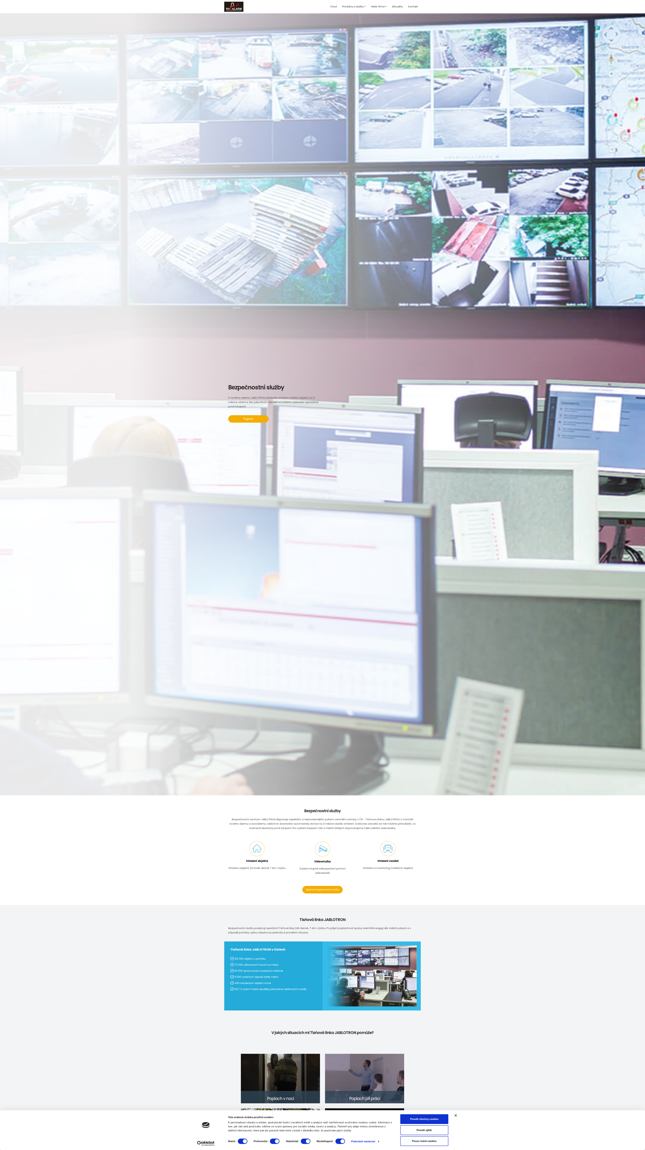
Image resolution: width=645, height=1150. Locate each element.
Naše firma (378, 6)
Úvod (333, 6)
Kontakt (413, 6)
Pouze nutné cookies (424, 1141)
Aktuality (397, 6)
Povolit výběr (424, 1130)
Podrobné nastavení (363, 1141)
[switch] (275, 1141)
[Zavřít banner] (456, 1115)
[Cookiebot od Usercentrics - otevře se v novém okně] (206, 1143)
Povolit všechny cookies (424, 1119)
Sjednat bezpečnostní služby (322, 889)
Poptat (248, 419)
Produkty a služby (353, 6)
